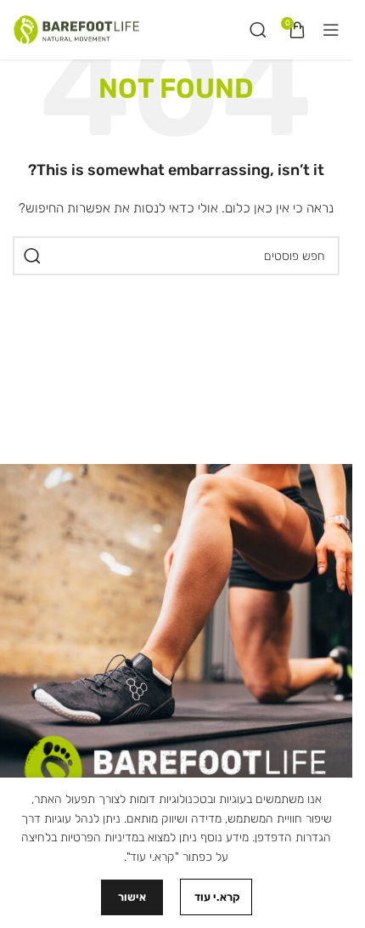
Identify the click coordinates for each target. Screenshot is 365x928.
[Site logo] (76, 29)
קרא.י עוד (216, 897)
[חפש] (32, 255)
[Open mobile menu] (331, 30)
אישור (132, 897)
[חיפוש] (258, 30)
